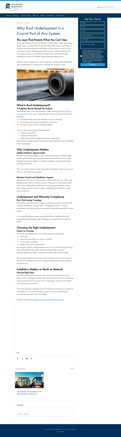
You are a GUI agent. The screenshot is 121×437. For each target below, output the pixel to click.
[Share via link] (31, 358)
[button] (26, 15)
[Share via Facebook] (18, 358)
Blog (18, 352)
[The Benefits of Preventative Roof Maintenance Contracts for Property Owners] (29, 380)
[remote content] (45, 325)
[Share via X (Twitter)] (22, 358)
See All (72, 368)
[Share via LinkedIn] (27, 358)
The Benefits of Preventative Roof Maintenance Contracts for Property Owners (29, 392)
